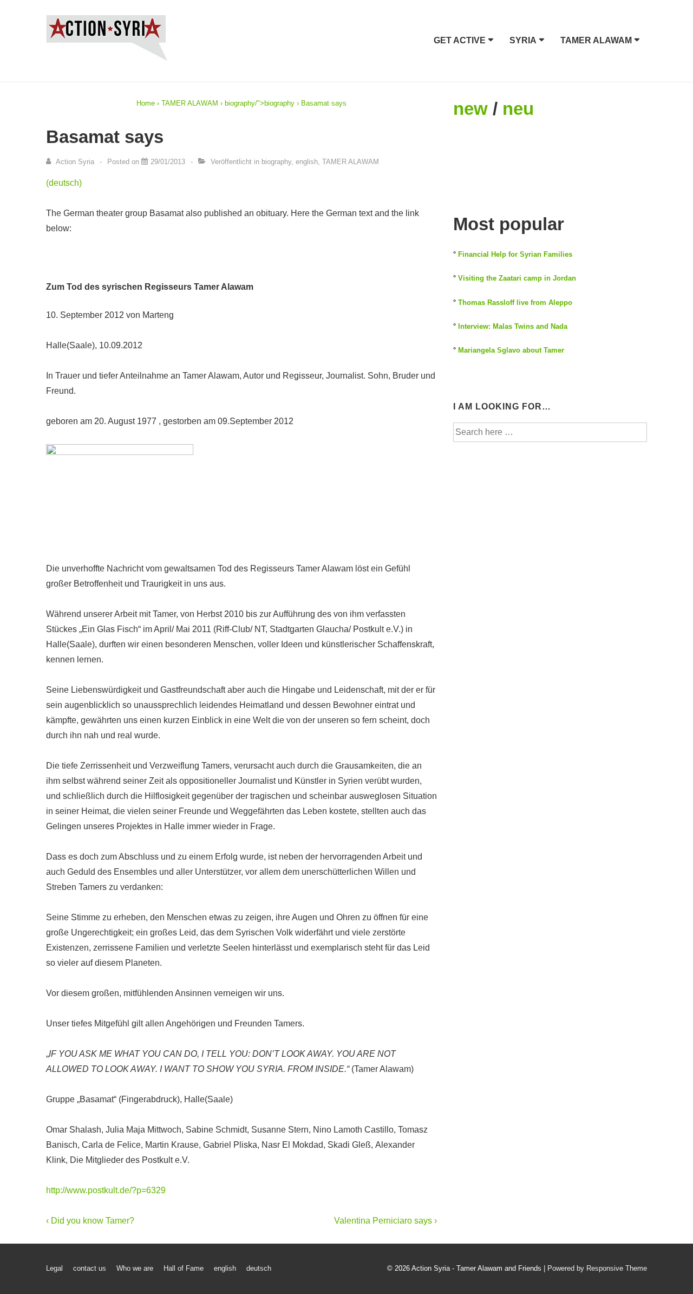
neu (518, 109)
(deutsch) (64, 182)
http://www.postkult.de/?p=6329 (106, 1190)
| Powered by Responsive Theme (595, 1268)
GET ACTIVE (460, 40)
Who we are (134, 1268)
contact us (89, 1268)
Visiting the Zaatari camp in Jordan (517, 278)
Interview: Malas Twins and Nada (512, 326)
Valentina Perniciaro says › (385, 1220)
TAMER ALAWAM (596, 40)
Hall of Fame (184, 1268)
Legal (54, 1268)
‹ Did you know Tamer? (90, 1220)
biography (240, 103)
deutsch (258, 1268)
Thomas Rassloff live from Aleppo (515, 302)
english (307, 162)
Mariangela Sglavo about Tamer (511, 350)
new (470, 109)
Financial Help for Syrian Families (515, 254)
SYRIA (523, 40)
